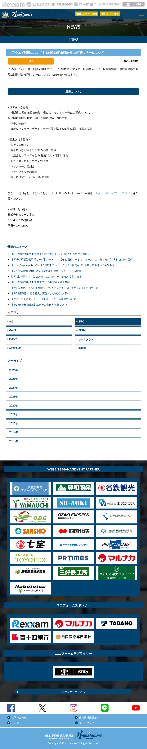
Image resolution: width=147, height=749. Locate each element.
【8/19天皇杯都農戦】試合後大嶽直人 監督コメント (40, 304)
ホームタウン (85, 339)
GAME (12, 330)
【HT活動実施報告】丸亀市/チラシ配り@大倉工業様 (40, 282)
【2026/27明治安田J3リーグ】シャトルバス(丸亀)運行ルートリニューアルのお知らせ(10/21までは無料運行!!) (73, 259)
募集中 (82, 348)
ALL (11, 321)
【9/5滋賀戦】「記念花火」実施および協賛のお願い (40, 293)
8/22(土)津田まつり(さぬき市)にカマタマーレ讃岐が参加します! (47, 276)
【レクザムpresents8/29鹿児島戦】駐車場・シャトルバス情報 (46, 270)
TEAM (82, 330)
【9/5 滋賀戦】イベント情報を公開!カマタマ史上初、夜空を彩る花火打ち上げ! (55, 287)
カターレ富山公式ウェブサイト (114, 193)
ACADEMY (15, 348)
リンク (15, 722)
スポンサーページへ (73, 691)
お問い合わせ (18, 717)
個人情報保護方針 (89, 717)
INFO (81, 321)
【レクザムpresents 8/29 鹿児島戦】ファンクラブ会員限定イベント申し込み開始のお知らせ (62, 265)
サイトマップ (86, 722)
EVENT (13, 339)
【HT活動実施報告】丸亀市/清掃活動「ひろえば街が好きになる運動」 (50, 253)
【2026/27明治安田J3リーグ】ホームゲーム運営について (43, 299)
